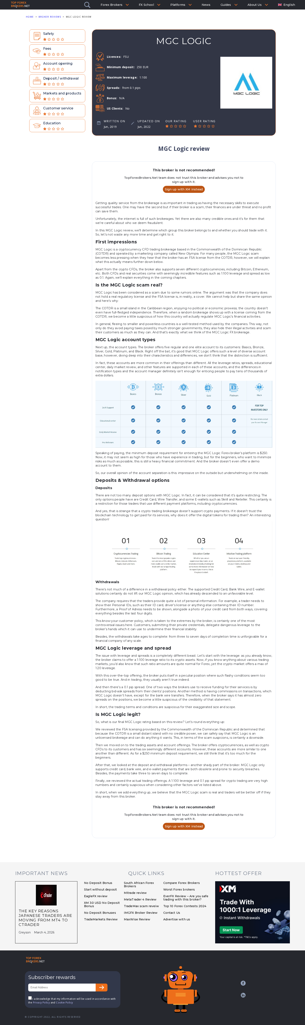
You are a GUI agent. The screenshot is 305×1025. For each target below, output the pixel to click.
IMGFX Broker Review (141, 913)
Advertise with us (176, 919)
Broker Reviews (50, 16)
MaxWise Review (137, 919)
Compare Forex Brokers (181, 883)
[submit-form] (101, 987)
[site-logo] (20, 5)
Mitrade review (135, 893)
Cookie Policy (64, 1002)
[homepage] (35, 960)
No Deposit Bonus (98, 883)
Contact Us (171, 913)
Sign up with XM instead (184, 189)
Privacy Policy (41, 1002)
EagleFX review (95, 896)
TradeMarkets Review (101, 919)
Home (30, 16)
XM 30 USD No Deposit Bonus (102, 904)
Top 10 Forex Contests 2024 (184, 906)
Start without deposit (100, 889)
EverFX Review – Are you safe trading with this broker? (185, 897)
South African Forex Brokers (139, 884)
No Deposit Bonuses (100, 913)
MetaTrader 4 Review (140, 899)
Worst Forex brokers (179, 889)
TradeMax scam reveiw (141, 906)
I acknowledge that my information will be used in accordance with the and (72, 1000)
